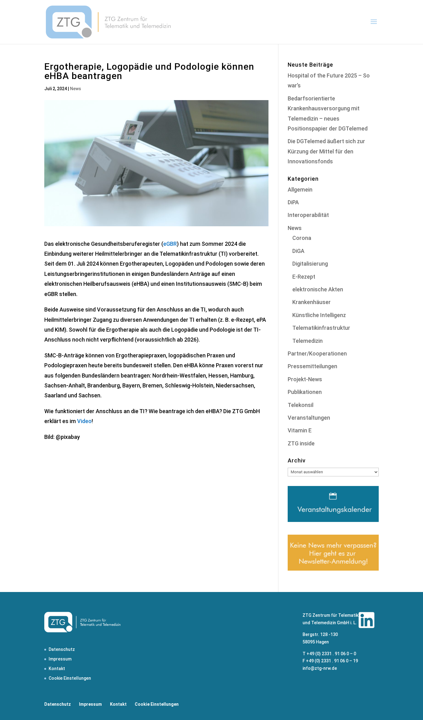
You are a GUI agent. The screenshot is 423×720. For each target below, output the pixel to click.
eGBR (170, 244)
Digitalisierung (310, 263)
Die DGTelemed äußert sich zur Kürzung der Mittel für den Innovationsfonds (326, 151)
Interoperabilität (308, 215)
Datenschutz (62, 649)
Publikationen (305, 392)
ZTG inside (301, 443)
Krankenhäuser (311, 302)
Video (84, 421)
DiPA (293, 202)
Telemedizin (307, 341)
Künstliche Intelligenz (319, 315)
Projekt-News (305, 379)
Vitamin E (300, 430)
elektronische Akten (317, 289)
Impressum (60, 658)
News (75, 88)
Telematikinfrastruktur (321, 328)
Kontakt (57, 668)
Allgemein (300, 189)
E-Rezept (303, 276)
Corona (301, 238)
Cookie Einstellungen (70, 678)
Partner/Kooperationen (317, 353)
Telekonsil (300, 405)
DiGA (298, 251)
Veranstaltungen (309, 417)
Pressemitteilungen (312, 366)
